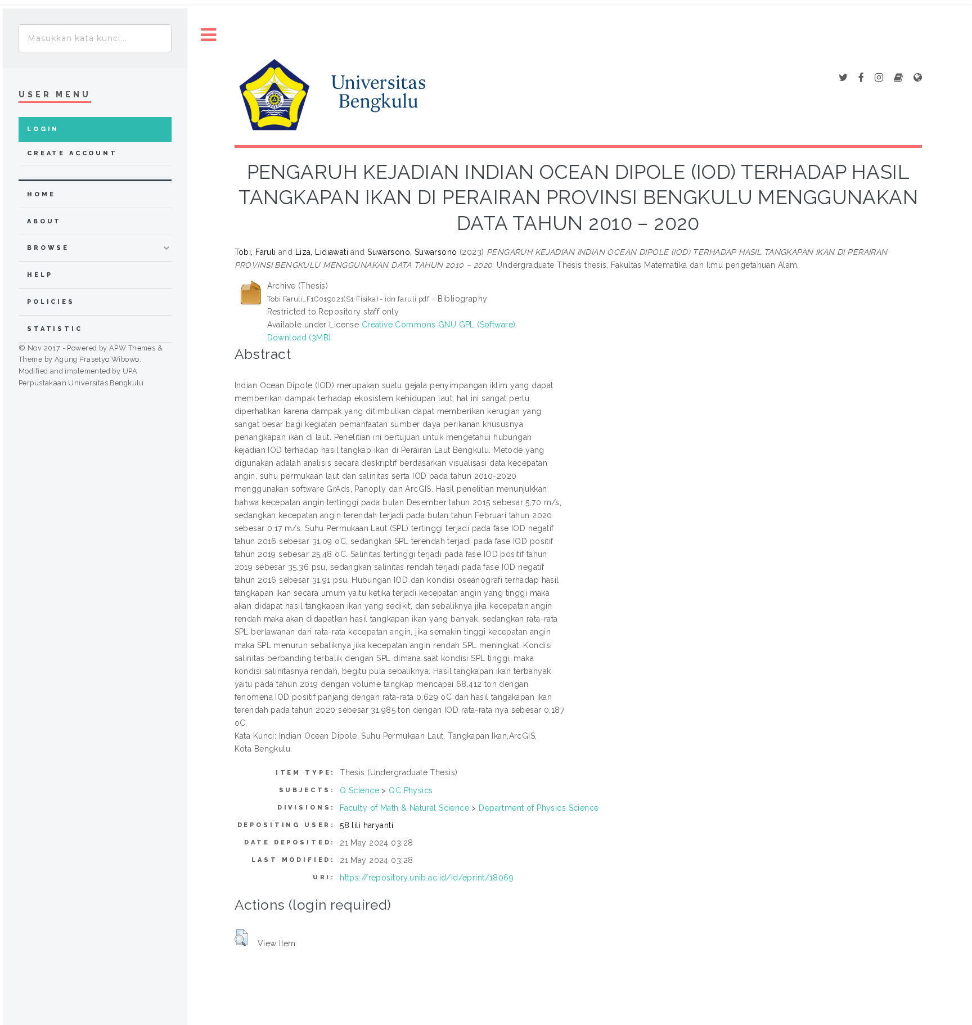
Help (39, 274)
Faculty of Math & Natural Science (404, 807)
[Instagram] (879, 78)
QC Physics (411, 790)
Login (43, 129)
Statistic (55, 328)
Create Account (72, 153)
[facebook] (861, 78)
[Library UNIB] (918, 78)
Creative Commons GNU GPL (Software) (439, 324)
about (44, 221)
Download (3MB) (299, 337)
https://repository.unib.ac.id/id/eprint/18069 (427, 877)
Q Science (359, 790)
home (41, 194)
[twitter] (843, 78)
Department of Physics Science (538, 807)
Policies (51, 301)
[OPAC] (898, 78)
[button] (241, 937)
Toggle (208, 35)
